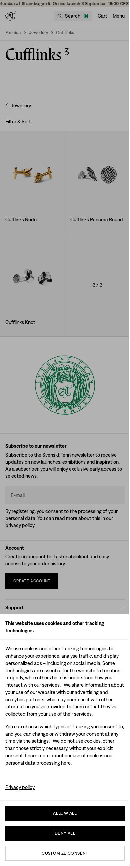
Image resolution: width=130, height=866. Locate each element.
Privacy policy (20, 787)
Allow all (65, 813)
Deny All (65, 833)
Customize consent (65, 853)
